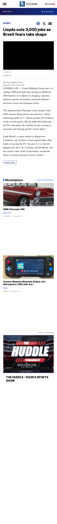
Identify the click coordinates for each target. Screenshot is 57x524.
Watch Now (49, 4)
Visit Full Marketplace (45, 180)
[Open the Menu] (4, 4)
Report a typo (10, 162)
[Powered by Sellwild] (50, 333)
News (6, 23)
